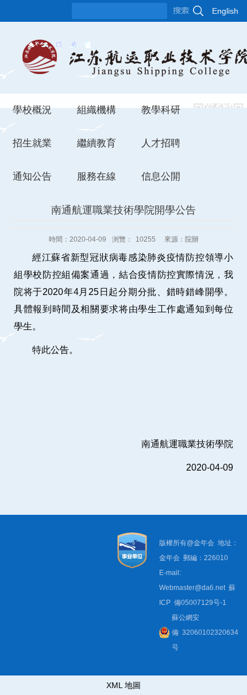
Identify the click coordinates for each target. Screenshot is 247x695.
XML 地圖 (123, 685)
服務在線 (96, 176)
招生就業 (32, 143)
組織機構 (96, 109)
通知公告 (32, 176)
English (225, 10)
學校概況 (32, 109)
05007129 (197, 603)
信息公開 (160, 176)
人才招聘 (160, 143)
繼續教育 (96, 143)
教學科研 (160, 109)
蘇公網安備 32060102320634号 (205, 632)
